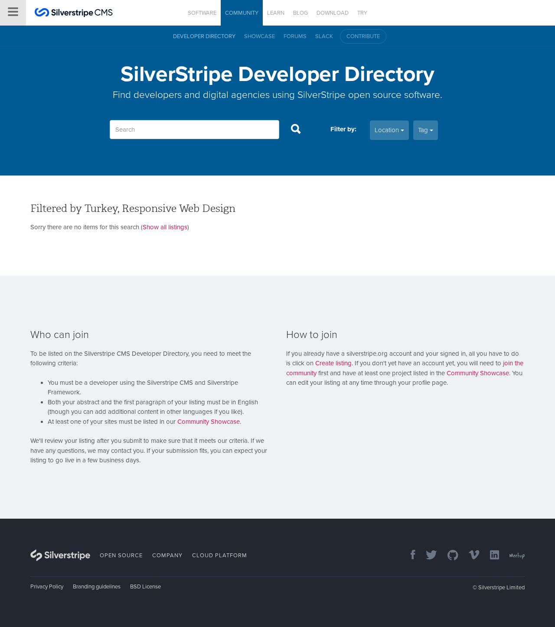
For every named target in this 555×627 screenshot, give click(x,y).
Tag (424, 130)
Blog (300, 13)
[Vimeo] (470, 555)
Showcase (259, 36)
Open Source (121, 555)
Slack (324, 36)
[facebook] (408, 555)
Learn (275, 13)
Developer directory (204, 36)
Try (362, 13)
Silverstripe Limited (501, 587)
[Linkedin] (490, 555)
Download (333, 13)
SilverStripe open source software (368, 95)
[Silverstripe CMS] (74, 13)
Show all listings (165, 227)
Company (167, 555)
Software (202, 13)
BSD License (145, 586)
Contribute (363, 36)
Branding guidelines (97, 586)
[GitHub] (448, 555)
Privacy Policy (46, 586)
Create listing (333, 363)
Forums (295, 36)
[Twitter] (427, 555)
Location (388, 130)
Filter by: (343, 129)
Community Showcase (208, 422)
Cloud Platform (219, 555)
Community (241, 13)
